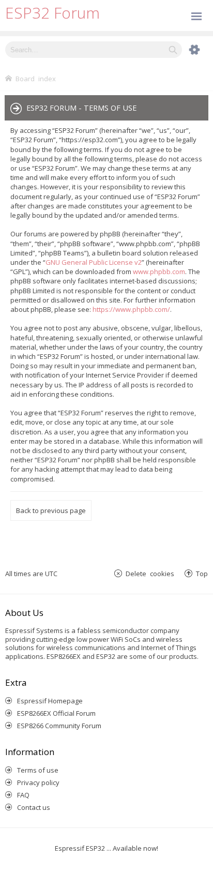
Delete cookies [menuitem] (150, 573)
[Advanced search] (189, 49)
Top (202, 573)
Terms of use (37, 770)
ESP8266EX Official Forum (56, 713)
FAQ (23, 795)
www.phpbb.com (159, 271)
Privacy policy (38, 782)
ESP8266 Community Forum (59, 725)
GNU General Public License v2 (93, 262)
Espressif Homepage (50, 700)
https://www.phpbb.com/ (131, 309)
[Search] (173, 49)
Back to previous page (51, 510)
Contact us (33, 807)
